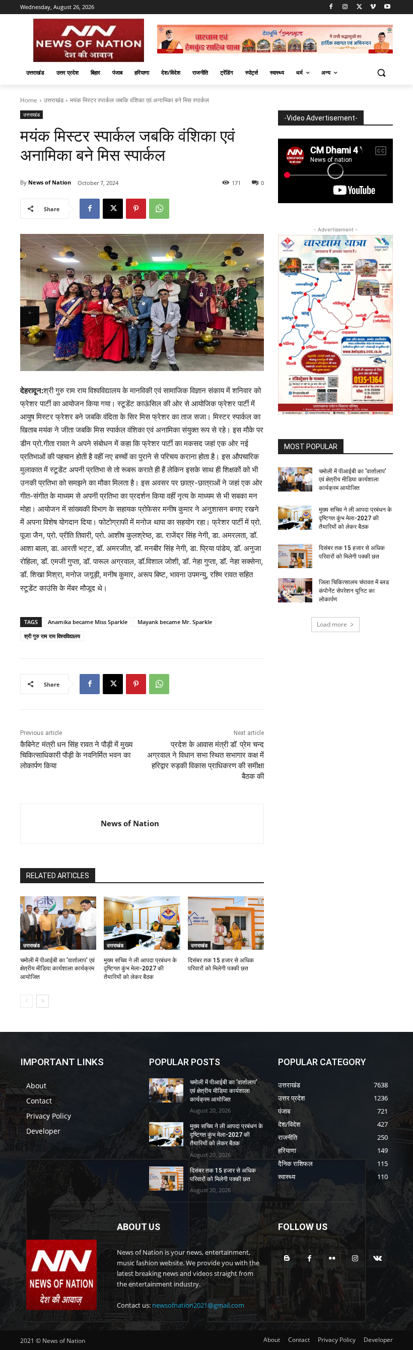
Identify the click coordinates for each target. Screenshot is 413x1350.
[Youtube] (387, 7)
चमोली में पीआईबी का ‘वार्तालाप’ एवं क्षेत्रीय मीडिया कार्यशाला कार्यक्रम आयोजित (57, 969)
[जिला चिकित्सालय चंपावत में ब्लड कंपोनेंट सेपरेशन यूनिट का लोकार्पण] (295, 590)
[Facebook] (331, 7)
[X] (359, 7)
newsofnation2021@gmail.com (198, 1305)
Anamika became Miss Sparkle (87, 622)
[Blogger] (287, 1258)
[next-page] (42, 1001)
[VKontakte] (377, 1258)
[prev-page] (26, 1001)
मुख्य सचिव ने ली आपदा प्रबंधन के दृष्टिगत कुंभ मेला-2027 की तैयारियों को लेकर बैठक (140, 969)
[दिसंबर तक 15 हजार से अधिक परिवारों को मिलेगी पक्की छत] (226, 923)
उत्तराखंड (53, 100)
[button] (381, 73)
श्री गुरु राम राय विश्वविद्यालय (52, 636)
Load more (332, 624)
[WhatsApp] (159, 209)
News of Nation (49, 182)
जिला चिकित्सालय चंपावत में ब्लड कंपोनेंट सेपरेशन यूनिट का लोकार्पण (354, 591)
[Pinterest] (136, 209)
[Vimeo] (373, 7)
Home (28, 100)
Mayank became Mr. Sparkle (174, 622)
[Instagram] (345, 7)
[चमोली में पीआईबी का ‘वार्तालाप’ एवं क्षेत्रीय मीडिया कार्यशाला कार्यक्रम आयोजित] (58, 923)
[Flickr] (332, 1258)
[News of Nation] (60, 824)
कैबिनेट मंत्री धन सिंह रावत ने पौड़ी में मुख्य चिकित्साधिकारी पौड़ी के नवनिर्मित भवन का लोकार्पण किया (76, 755)
